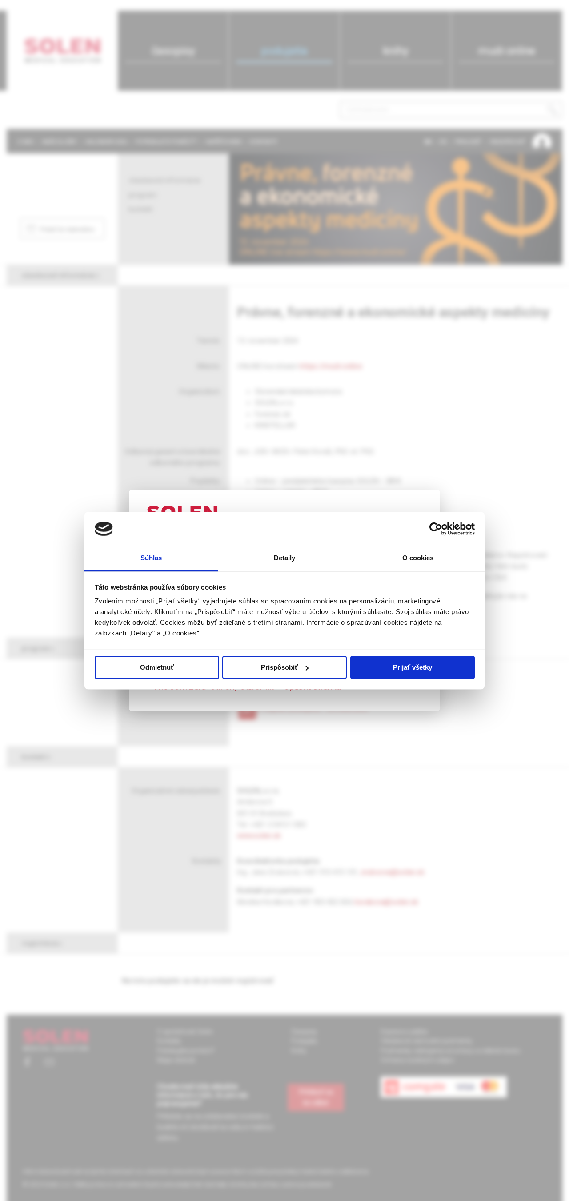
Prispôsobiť (279, 667)
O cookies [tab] (418, 558)
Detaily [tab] (285, 558)
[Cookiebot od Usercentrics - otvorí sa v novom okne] (436, 528)
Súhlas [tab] (151, 558)
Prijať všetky (412, 667)
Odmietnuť (157, 667)
